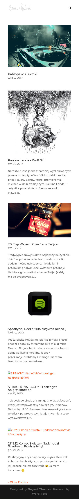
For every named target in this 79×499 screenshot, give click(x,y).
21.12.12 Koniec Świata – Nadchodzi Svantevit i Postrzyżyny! (33, 445)
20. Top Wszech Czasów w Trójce (33, 244)
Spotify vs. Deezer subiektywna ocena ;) (37, 329)
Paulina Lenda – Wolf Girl (26, 160)
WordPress (39, 493)
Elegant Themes (39, 489)
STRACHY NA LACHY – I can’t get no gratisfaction (32, 388)
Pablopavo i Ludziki (22, 74)
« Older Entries (18, 482)
